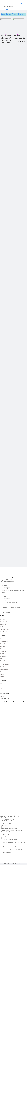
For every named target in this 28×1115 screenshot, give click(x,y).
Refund (1, 671)
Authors (1, 683)
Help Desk (2, 626)
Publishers (2, 686)
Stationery (2, 658)
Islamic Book (2, 646)
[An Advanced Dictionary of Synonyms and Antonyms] (5, 25)
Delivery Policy (3, 674)
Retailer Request (3, 631)
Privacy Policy (3, 666)
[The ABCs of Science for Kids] (18, 25)
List (1, 688)
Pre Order (2, 648)
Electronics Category (4, 641)
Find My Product (3, 621)
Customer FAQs (3, 624)
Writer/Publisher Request (5, 629)
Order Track (2, 619)
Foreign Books (3, 651)
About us (2, 676)
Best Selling (2, 653)
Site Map (2, 696)
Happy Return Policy (4, 669)
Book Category (3, 638)
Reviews (1, 691)
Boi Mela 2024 (3, 643)
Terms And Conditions (4, 664)
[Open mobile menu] (1, 2)
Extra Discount (3, 656)
